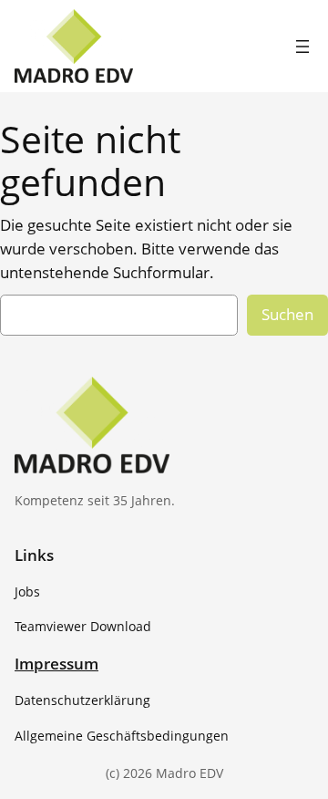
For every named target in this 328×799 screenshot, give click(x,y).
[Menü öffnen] (302, 46)
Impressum (56, 663)
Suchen (287, 314)
